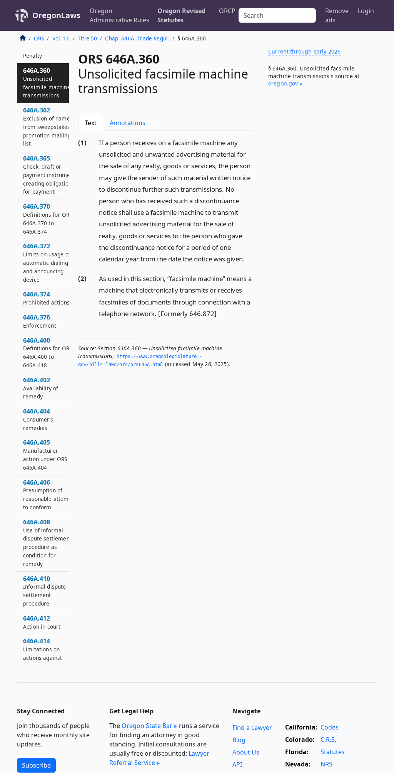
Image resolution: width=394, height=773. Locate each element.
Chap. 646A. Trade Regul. (137, 38)
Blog (238, 740)
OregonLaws (56, 15)
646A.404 (38, 419)
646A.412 (41, 622)
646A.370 (47, 218)
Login (366, 11)
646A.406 (48, 494)
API (237, 764)
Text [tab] (91, 123)
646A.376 (39, 321)
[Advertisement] (319, 153)
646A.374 (46, 298)
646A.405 (45, 454)
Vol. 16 (61, 38)
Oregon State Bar (147, 725)
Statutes (333, 752)
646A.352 (36, 51)
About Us (245, 752)
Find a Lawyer (252, 727)
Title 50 (87, 38)
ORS (39, 38)
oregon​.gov (283, 83)
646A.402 (40, 388)
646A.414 (42, 653)
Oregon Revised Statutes (181, 15)
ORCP (227, 11)
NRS (326, 764)
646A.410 (44, 590)
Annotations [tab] (133, 123)
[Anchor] (249, 258)
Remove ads (337, 15)
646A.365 (49, 174)
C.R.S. (328, 739)
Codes (330, 727)
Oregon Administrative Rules (119, 15)
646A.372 (46, 262)
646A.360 (46, 82)
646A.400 (47, 352)
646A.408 (47, 542)
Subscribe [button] (36, 765)
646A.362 (47, 126)
